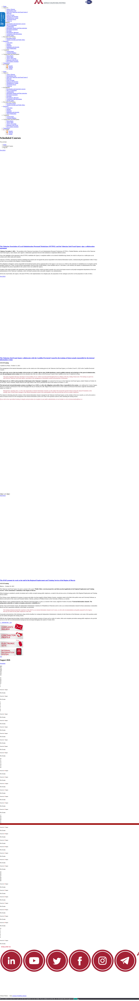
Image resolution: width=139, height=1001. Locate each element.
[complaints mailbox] (11, 630)
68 (7, 622)
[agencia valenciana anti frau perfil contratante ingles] (11, 639)
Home (4, 144)
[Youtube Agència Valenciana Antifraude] (34, 971)
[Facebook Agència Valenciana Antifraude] (79, 971)
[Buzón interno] (11, 655)
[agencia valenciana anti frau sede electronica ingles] (11, 647)
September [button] (2, 663)
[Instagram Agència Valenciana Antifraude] (102, 971)
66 (5, 622)
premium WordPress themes (19, 995)
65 (4, 622)
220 (11, 622)
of (5, 494)
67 (6, 622)
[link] (65, 2)
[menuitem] (71, 6)
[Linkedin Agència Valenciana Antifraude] (11, 971)
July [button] (1, 656)
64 (2, 622)
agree (75, 998)
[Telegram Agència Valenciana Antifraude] (125, 971)
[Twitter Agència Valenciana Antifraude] (57, 971)
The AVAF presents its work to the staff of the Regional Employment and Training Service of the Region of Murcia (37, 580)
